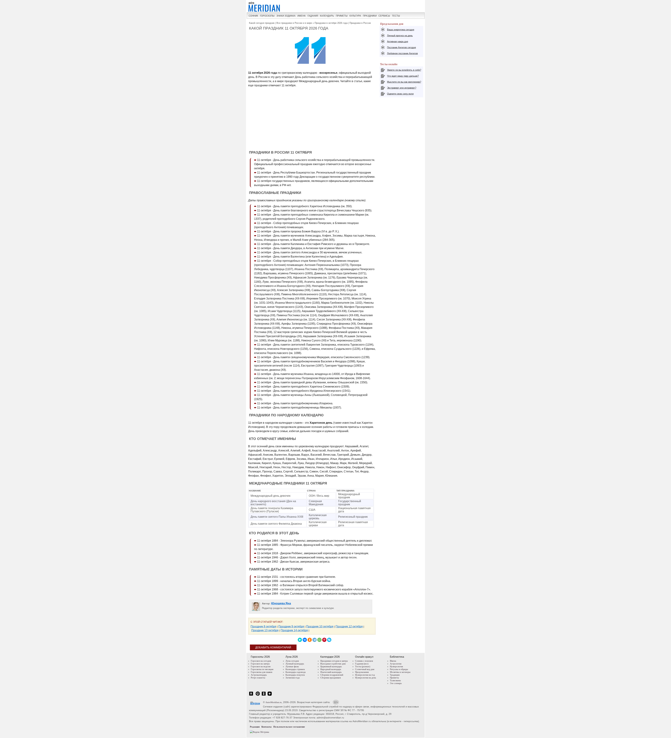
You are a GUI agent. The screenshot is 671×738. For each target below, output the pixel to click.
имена (301, 16)
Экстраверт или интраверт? (401, 87)
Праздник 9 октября (291, 626)
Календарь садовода (296, 672)
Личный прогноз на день (400, 35)
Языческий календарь (331, 672)
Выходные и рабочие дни (333, 663)
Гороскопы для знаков (261, 672)
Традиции (395, 675)
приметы (342, 16)
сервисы (384, 16)
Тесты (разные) (362, 666)
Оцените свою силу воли (400, 93)
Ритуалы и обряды (399, 669)
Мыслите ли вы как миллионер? (404, 82)
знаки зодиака (285, 16)
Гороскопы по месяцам (262, 669)
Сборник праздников (330, 677)
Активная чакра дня (397, 41)
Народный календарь (330, 669)
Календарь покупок (295, 675)
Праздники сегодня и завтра (334, 661)
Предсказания (362, 672)
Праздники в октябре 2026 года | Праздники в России (343, 23)
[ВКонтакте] (305, 640)
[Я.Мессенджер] (300, 640)
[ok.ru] (263, 695)
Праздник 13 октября (265, 630)
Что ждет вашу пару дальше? (403, 76)
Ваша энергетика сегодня (400, 29)
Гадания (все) (361, 663)
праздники (370, 16)
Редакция (255, 726)
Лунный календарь (295, 663)
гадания (313, 16)
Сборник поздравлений (331, 675)
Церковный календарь (331, 666)
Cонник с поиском (364, 661)
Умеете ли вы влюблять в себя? (404, 70)
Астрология (395, 663)
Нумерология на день (365, 677)
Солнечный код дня (364, 669)
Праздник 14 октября (294, 630)
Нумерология (396, 666)
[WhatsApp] (319, 640)
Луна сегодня (292, 661)
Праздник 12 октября (349, 626)
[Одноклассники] (310, 640)
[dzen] (269, 695)
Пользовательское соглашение (289, 726)
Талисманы (395, 680)
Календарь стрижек (295, 669)
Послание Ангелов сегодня (401, 47)
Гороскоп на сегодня (261, 661)
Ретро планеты (258, 677)
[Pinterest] (324, 640)
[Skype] (329, 640)
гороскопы (267, 16)
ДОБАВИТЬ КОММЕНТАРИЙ (273, 647)
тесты (396, 16)
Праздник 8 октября (263, 626)
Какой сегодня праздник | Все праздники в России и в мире (280, 23)
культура (355, 16)
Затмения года (293, 677)
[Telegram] (314, 640)
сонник (253, 16)
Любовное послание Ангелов (402, 53)
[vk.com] (251, 695)
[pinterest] (257, 695)
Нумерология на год (365, 675)
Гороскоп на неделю (261, 666)
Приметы (394, 677)
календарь (327, 16)
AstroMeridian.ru (273, 702)
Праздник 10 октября (319, 626)
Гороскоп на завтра (260, 663)
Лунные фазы (292, 666)
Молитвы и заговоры (400, 672)
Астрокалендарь (259, 675)
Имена (393, 661)
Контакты (266, 726)
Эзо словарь (396, 683)
